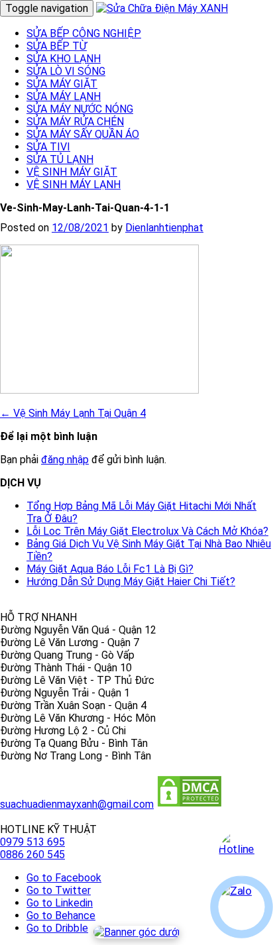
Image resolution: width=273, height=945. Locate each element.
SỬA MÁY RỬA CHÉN (75, 121)
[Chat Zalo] (241, 906)
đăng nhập (65, 459)
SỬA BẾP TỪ (57, 46)
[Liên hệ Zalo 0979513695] (136, 932)
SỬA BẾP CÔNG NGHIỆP (84, 33)
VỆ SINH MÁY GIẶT (72, 172)
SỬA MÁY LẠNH (64, 96)
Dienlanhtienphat (164, 227)
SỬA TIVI (48, 146)
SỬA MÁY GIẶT (62, 84)
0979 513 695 (32, 842)
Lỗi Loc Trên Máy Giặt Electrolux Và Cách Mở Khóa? (147, 531)
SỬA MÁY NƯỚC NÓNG (80, 109)
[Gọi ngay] (241, 853)
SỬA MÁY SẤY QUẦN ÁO (83, 134)
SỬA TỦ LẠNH (60, 159)
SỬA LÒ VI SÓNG (66, 71)
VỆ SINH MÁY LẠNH (74, 184)
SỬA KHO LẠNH (64, 58)
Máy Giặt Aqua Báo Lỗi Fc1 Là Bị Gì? (110, 569)
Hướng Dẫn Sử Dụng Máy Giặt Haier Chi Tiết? (131, 581)
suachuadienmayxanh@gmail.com (77, 804)
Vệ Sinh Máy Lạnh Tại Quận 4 (73, 413)
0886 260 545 (32, 854)
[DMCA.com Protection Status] (189, 804)
